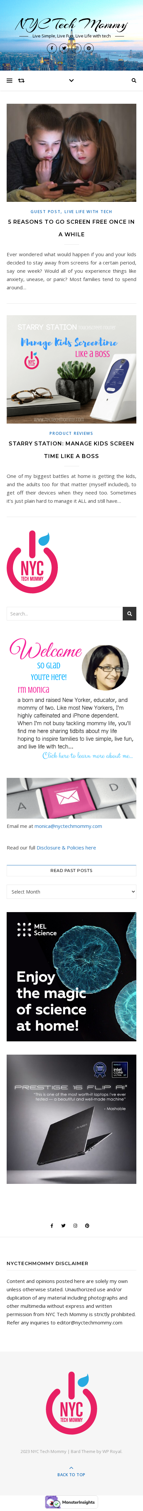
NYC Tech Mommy (71, 24)
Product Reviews (71, 433)
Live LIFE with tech (88, 211)
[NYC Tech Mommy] (71, 1403)
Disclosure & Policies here (66, 847)
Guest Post (46, 211)
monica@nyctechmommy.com (68, 826)
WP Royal (111, 1451)
